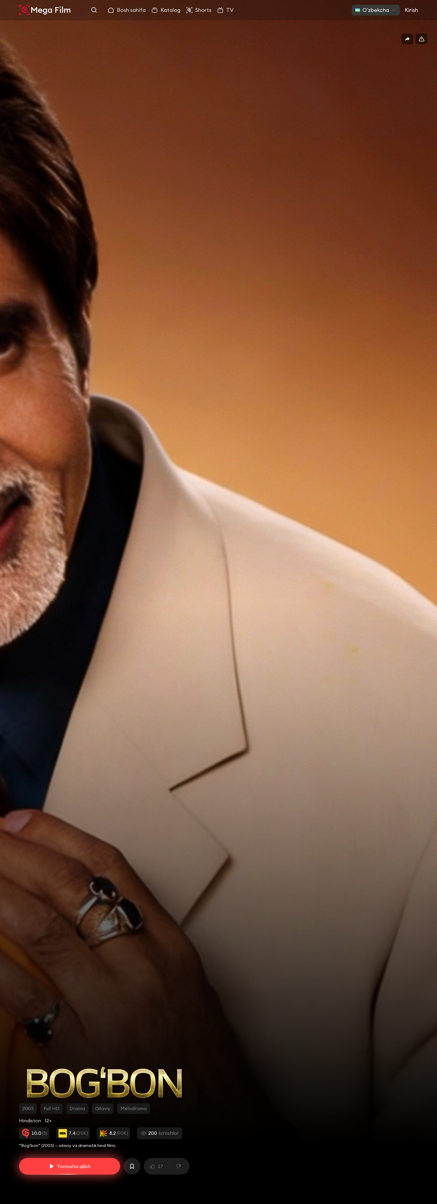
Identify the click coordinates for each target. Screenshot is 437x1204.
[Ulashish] (407, 39)
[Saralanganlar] (132, 1166)
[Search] (94, 10)
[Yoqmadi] (179, 1166)
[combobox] (376, 10)
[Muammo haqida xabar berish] (421, 39)
